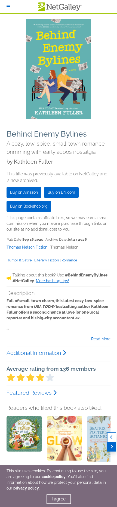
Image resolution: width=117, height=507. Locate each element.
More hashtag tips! (52, 281)
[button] (24, 444)
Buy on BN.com (61, 192)
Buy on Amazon (24, 192)
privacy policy (26, 488)
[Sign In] (8, 6)
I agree (59, 499)
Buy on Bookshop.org (29, 206)
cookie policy (54, 476)
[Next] (111, 447)
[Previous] (111, 437)
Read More (100, 339)
